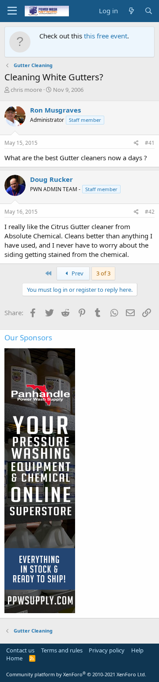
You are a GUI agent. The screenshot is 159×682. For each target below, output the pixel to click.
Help (137, 650)
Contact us (20, 650)
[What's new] (131, 11)
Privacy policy (107, 650)
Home (14, 658)
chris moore (26, 90)
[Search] (148, 11)
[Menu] (12, 11)
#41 (150, 143)
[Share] (136, 143)
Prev (76, 273)
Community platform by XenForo (76, 674)
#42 (150, 211)
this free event (105, 35)
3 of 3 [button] (103, 273)
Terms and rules (62, 650)
